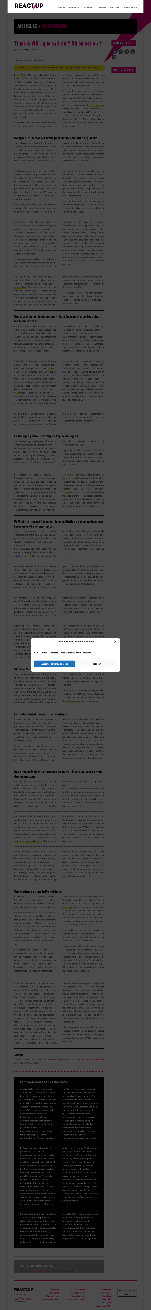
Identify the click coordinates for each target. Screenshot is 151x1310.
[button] (115, 641)
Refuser (96, 664)
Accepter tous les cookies (54, 664)
